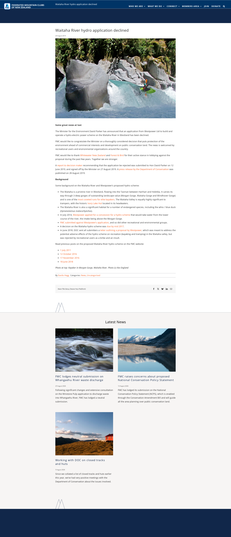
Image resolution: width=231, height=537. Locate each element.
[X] (158, 288)
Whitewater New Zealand (93, 155)
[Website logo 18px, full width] (25, 3)
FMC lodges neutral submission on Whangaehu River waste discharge (79, 378)
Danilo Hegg (63, 275)
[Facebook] (154, 288)
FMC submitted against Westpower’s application (84, 222)
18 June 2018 (66, 261)
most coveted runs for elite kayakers (96, 199)
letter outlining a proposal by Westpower (121, 230)
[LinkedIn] (167, 288)
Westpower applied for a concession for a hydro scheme (101, 214)
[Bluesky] (162, 288)
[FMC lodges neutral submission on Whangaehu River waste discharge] (84, 330)
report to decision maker (69, 165)
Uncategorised (93, 275)
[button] (224, 6)
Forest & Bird (117, 155)
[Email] (171, 288)
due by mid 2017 (115, 226)
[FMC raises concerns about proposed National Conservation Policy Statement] (147, 330)
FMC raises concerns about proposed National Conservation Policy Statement (146, 378)
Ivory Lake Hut (95, 203)
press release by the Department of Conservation (144, 169)
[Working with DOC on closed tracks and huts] (84, 413)
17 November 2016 (69, 257)
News (83, 275)
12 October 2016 (68, 254)
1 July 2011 (65, 250)
